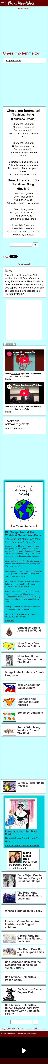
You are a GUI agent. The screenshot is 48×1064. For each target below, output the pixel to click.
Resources (31, 1033)
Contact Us (11, 1033)
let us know (15, 373)
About (3, 1033)
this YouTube (25, 274)
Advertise (22, 1033)
